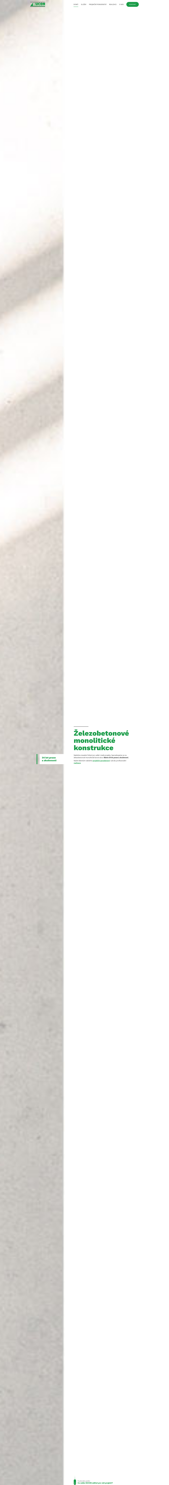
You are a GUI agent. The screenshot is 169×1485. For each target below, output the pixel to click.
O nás (121, 4)
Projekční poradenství (97, 4)
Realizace (112, 4)
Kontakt (132, 4)
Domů (76, 4)
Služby (83, 4)
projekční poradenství (101, 761)
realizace (77, 763)
